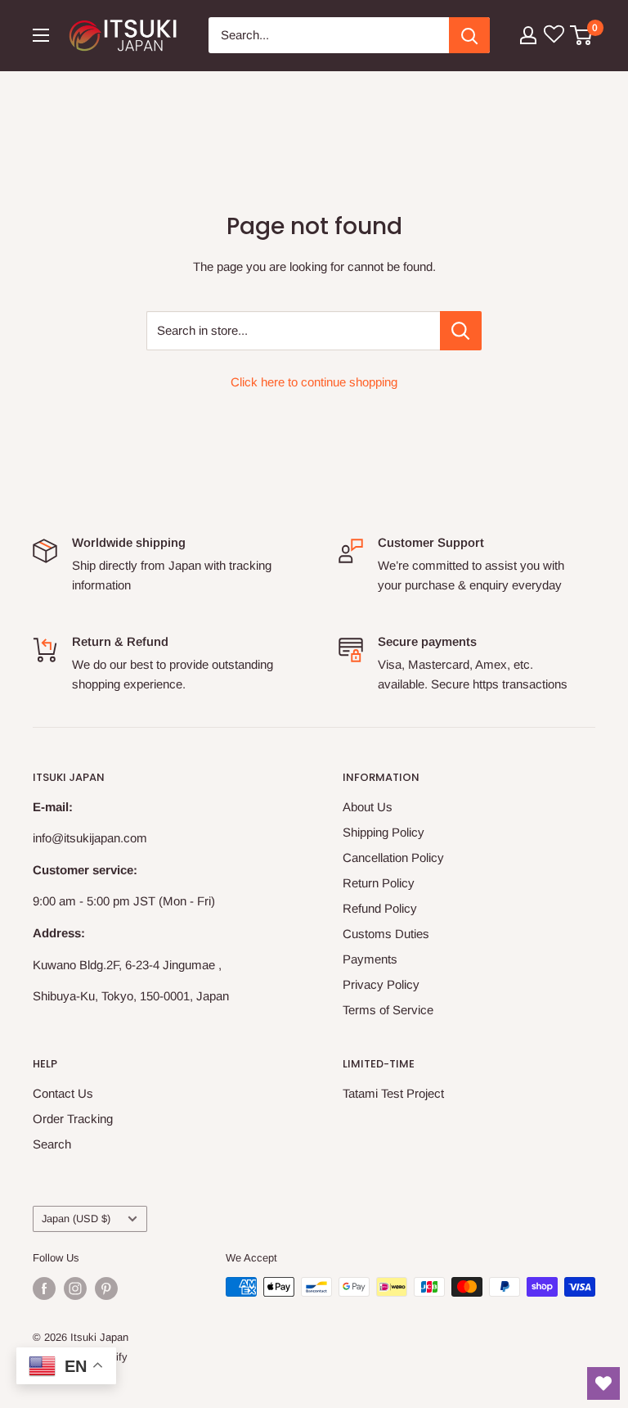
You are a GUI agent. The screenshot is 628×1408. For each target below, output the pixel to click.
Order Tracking (73, 1119)
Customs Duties (386, 934)
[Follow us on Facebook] (44, 1288)
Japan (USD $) (76, 1218)
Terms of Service (388, 1010)
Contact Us (63, 1093)
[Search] (469, 35)
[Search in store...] (461, 330)
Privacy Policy (381, 984)
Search (52, 1144)
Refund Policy (380, 908)
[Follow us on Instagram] (75, 1288)
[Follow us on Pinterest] (106, 1288)
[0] (582, 35)
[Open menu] (41, 35)
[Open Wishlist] (603, 1383)
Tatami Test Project (393, 1093)
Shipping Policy (383, 832)
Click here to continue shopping (314, 382)
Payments (370, 959)
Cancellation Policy (393, 857)
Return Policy (379, 883)
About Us (367, 807)
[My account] (528, 35)
